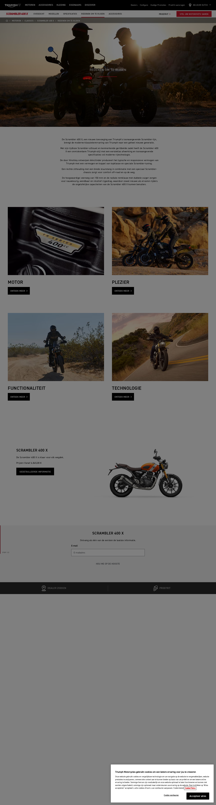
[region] (162, 783)
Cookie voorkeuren (171, 795)
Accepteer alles (198, 796)
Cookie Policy (190, 788)
